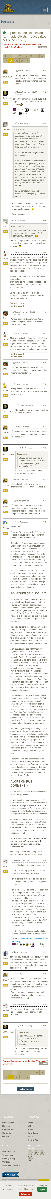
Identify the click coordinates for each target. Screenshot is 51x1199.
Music (30, 1129)
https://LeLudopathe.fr (34, 854)
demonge (6, 390)
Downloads (33, 1133)
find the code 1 (17, 303)
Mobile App (33, 1139)
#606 (44, 312)
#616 (44, 860)
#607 (44, 333)
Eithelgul (7, 98)
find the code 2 (17, 306)
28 (37, 56)
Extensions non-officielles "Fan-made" (29, 1061)
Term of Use (7, 1155)
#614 (44, 500)
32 (17, 60)
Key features (8, 1129)
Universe (6, 1126)
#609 (44, 384)
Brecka (6, 980)
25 (20, 56)
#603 (44, 123)
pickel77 (6, 507)
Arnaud (16, 130)
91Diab (5, 958)
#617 (44, 952)
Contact (6, 1161)
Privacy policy (8, 1158)
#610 (44, 405)
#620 (44, 1026)
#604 (44, 220)
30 (5, 60)
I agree (42, 1189)
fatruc (6, 259)
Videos (31, 1126)
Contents (6, 1133)
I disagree (25, 1194)
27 (31, 56)
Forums (7, 44)
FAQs (30, 1122)
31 (11, 60)
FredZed (6, 129)
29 (42, 56)
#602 (44, 92)
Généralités (16, 47)
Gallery (5, 1136)
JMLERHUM (7, 77)
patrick (6, 1011)
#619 (44, 1004)
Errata (30, 1136)
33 (22, 60)
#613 (44, 479)
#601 (44, 71)
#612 (44, 448)
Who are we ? (8, 1151)
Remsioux (6, 867)
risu (4, 227)
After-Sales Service (11, 1165)
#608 (44, 363)
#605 (44, 252)
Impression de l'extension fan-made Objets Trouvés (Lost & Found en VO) (25, 36)
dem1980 (6, 486)
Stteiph (6, 318)
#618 (44, 974)
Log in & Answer (25, 1089)
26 (25, 56)
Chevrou (6, 433)
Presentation (8, 1122)
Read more (29, 1189)
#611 (44, 426)
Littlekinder (8, 412)
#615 (44, 522)
